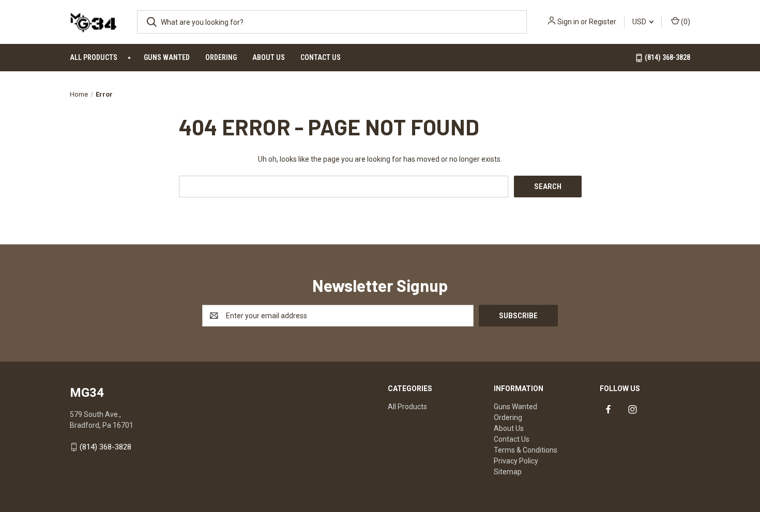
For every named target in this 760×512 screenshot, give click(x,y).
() (684, 22)
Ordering (221, 57)
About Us (268, 57)
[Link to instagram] (632, 409)
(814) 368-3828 (666, 57)
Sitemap (508, 472)
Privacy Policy (516, 461)
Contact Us (320, 57)
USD (640, 22)
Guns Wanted (167, 57)
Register (602, 22)
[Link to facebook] (608, 409)
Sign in (568, 22)
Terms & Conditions (525, 450)
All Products (93, 57)
